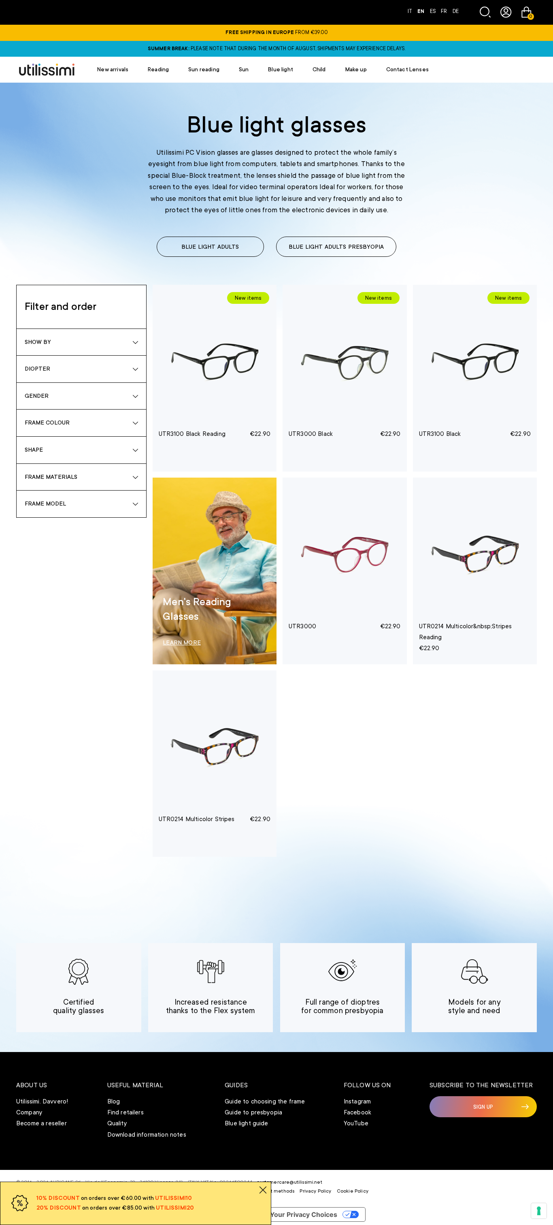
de (456, 11)
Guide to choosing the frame (265, 1101)
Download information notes (146, 1134)
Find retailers (125, 1112)
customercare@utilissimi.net (289, 1182)
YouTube (356, 1123)
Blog (113, 1101)
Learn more (182, 642)
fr (444, 11)
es (433, 11)
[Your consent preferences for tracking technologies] (539, 1211)
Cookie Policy (352, 1191)
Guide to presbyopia (253, 1112)
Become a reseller (41, 1123)
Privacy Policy (315, 1191)
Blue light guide (246, 1123)
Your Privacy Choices (303, 1214)
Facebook (357, 1112)
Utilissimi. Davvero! (42, 1101)
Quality (117, 1123)
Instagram (357, 1101)
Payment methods (273, 1191)
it (410, 11)
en (421, 11)
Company (29, 1112)
